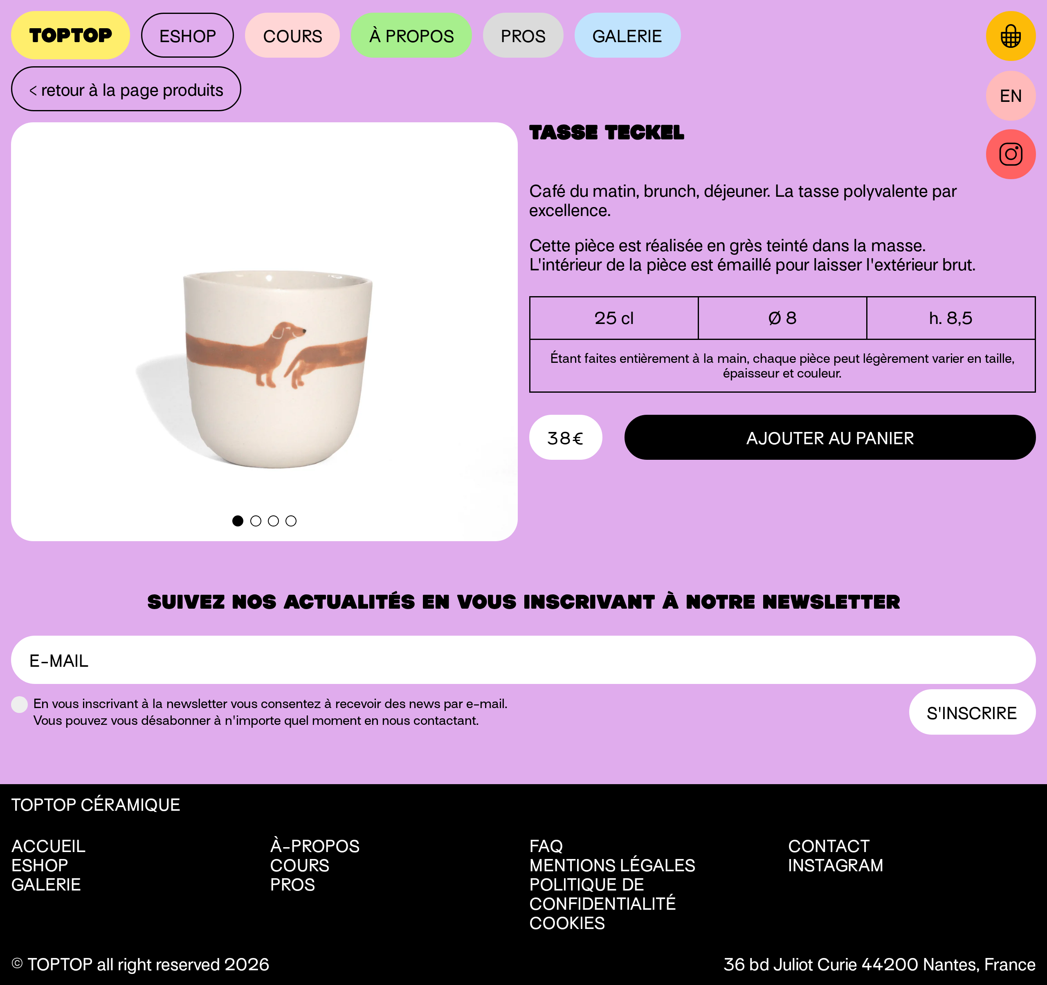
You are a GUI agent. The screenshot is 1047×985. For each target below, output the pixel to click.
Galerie (627, 36)
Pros (523, 36)
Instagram (836, 865)
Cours (292, 36)
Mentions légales (612, 865)
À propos (411, 36)
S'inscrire (972, 713)
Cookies (560, 923)
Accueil (48, 846)
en (1011, 96)
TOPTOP (70, 35)
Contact (829, 846)
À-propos (314, 846)
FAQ (546, 846)
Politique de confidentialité (603, 894)
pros (292, 884)
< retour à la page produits (126, 89)
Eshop (187, 36)
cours (299, 865)
